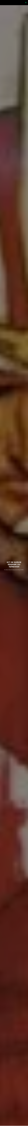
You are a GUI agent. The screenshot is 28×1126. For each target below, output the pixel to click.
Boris (6, 569)
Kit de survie (14, 569)
